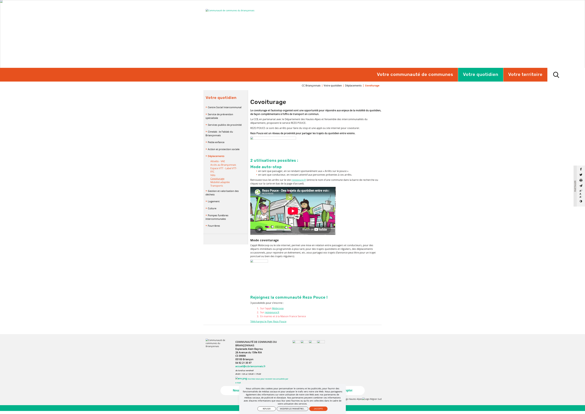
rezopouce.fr (298, 180)
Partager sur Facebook (581, 169)
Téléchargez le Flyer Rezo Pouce (268, 321)
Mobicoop (278, 308)
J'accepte (318, 408)
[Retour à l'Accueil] (230, 10)
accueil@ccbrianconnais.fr (250, 366)
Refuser (266, 408)
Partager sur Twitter (581, 175)
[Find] (556, 75)
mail (581, 185)
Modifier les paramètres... (292, 408)
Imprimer (581, 180)
